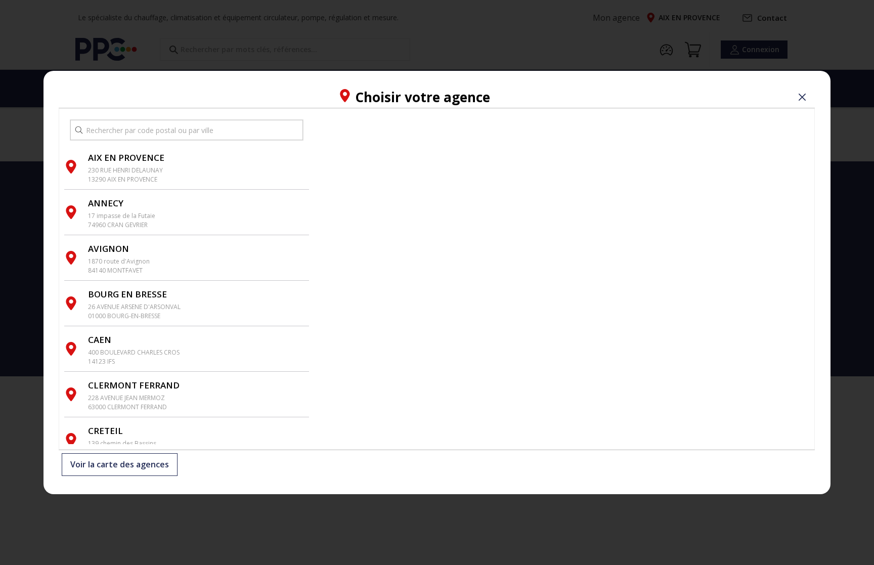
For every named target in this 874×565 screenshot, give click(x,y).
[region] (562, 279)
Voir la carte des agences (119, 464)
